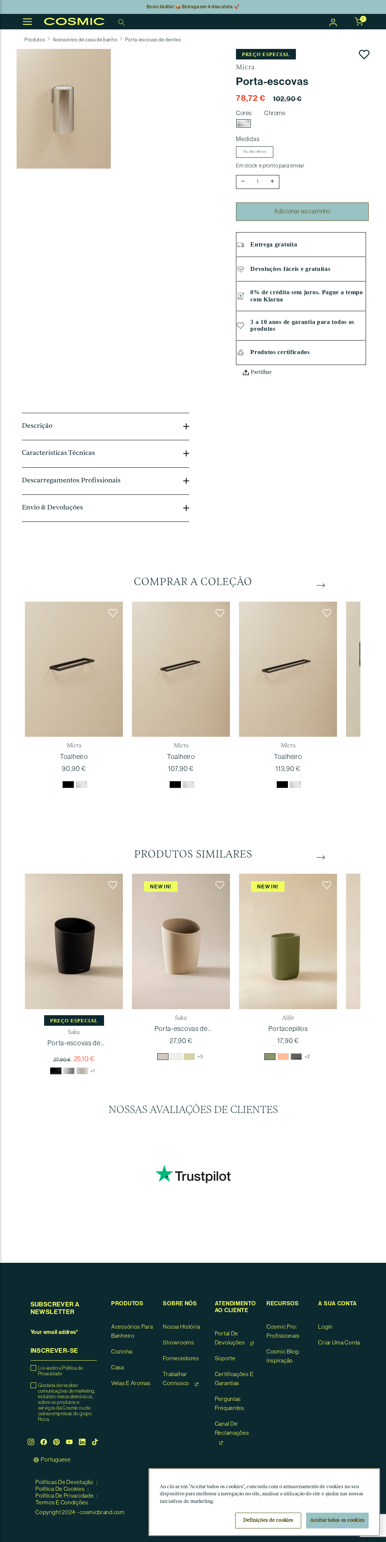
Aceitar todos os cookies (337, 1520)
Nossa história (181, 1327)
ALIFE (288, 1018)
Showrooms (178, 1343)
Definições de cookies (268, 1520)
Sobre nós (180, 1303)
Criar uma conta (339, 1343)
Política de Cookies (60, 1489)
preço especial (266, 54)
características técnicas (58, 453)
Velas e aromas (131, 1383)
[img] (68, 784)
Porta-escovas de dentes (153, 39)
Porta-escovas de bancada (181, 1029)
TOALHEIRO (74, 756)
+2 (307, 1056)
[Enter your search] (122, 21)
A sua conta (337, 1303)
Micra (245, 67)
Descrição (37, 426)
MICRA (74, 746)
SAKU (74, 1033)
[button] (63, 108)
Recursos (283, 1303)
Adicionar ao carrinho (302, 211)
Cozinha (121, 1352)
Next (320, 585)
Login (325, 1327)
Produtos (35, 39)
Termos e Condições (61, 1503)
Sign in (333, 21)
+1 (92, 1071)
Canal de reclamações (232, 1428)
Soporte (225, 1358)
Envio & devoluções (52, 508)
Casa (117, 1367)
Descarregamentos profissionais (71, 481)
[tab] (105, 426)
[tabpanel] (73, 699)
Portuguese (56, 1460)
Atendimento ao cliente (235, 1307)
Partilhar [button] (261, 372)
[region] (264, 1502)
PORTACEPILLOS (288, 1028)
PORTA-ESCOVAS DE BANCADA (74, 1043)
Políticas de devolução (64, 1482)
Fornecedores (181, 1358)
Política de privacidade (65, 1496)
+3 (200, 1056)
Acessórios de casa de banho (85, 39)
